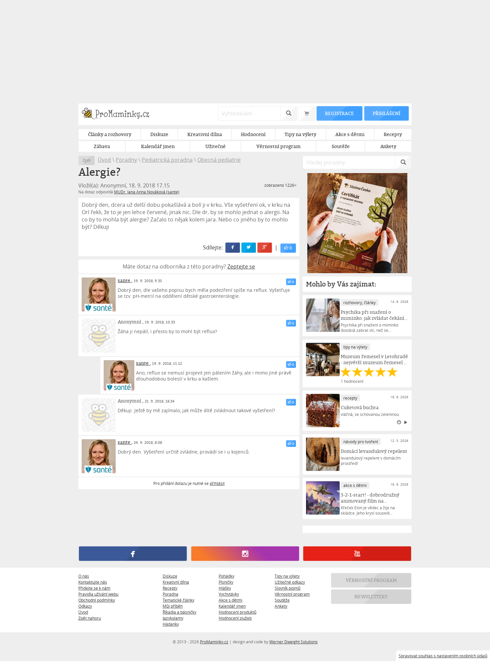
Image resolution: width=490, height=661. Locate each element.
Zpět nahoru (89, 618)
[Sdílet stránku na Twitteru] (249, 247)
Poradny (126, 159)
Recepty (170, 588)
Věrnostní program (292, 594)
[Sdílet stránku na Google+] (265, 247)
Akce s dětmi (230, 600)
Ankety (281, 606)
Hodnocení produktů (237, 612)
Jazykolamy (173, 618)
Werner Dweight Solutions (293, 641)
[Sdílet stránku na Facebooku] (233, 247)
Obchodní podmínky (96, 600)
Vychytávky (229, 594)
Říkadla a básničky (179, 612)
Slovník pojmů (287, 588)
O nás (83, 576)
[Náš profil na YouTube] (357, 553)
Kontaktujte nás (92, 582)
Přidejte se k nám (94, 588)
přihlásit (217, 483)
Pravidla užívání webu (98, 594)
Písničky (226, 582)
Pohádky (226, 576)
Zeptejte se (241, 266)
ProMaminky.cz (214, 641)
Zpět (86, 160)
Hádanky (171, 624)
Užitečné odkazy (290, 582)
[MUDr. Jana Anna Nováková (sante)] (99, 294)
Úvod (104, 159)
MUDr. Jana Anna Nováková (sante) (146, 191)
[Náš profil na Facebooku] (133, 553)
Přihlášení (386, 113)
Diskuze (170, 576)
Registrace (339, 113)
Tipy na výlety (287, 576)
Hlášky (225, 588)
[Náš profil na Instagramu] (245, 553)
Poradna (170, 594)
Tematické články (178, 600)
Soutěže (282, 600)
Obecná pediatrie (219, 159)
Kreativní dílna (176, 582)
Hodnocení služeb (235, 618)
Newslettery (371, 596)
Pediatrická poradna (167, 159)
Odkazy (85, 606)
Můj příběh (173, 606)
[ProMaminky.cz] (118, 114)
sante (124, 280)
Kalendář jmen (232, 606)
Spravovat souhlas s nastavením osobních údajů (443, 655)
